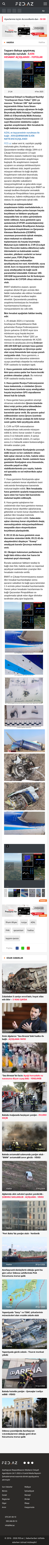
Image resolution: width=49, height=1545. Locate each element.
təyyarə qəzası (12, 938)
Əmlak (27, 1499)
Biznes (4, 1491)
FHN (8, 930)
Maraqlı (27, 1495)
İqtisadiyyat (29, 1491)
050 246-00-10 (11, 1521)
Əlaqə (26, 1503)
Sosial (4, 1495)
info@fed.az (10, 1525)
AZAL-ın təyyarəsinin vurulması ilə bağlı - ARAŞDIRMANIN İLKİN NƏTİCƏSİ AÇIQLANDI (21, 136)
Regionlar (6, 1499)
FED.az (7, 143)
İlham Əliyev (11, 922)
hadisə (30, 930)
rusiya (24, 922)
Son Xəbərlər (7, 1487)
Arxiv (4, 1507)
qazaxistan (18, 930)
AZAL (33, 922)
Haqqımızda (29, 1507)
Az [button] (43, 10)
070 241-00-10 (10, 1517)
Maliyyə (27, 1487)
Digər (4, 1503)
